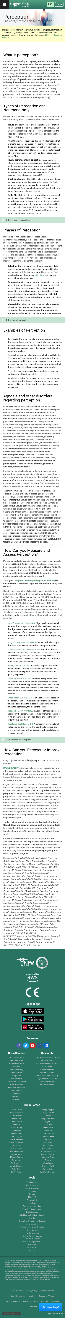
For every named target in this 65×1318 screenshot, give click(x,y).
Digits (47, 1122)
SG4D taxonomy (47, 1085)
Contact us (27, 1301)
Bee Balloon (48, 1127)
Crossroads (48, 1130)
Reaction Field (48, 1166)
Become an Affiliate (46, 1296)
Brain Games (32, 1230)
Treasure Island (16, 1133)
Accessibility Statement (50, 1301)
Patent (32, 1194)
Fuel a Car (47, 1142)
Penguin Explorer (48, 1119)
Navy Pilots (47, 1067)
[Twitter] (26, 1045)
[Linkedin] (46, 1045)
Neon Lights (16, 1136)
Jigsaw (48, 1139)
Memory (16, 1094)
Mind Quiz (32, 1218)
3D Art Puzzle (16, 1172)
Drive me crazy (16, 1139)
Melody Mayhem (17, 1166)
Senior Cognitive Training (47, 1076)
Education (32, 1191)
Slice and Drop (48, 1157)
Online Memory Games (32, 1236)
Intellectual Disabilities (16, 1082)
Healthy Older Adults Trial (47, 1064)
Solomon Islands (12, 1313)
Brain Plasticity (16, 1070)
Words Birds (48, 1169)
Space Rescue (16, 1148)
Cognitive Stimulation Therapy (32, 1221)
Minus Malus (47, 1148)
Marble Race (16, 1154)
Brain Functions (16, 1085)
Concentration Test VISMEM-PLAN (24, 649)
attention (39, 275)
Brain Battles (32, 1248)
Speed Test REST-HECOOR (20, 698)
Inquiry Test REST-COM (18, 665)
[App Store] (32, 1011)
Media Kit (32, 1296)
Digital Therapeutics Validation (47, 1058)
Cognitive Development (32, 1209)
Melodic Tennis (16, 1157)
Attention (17, 1100)
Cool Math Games (32, 1239)
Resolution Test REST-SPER (20, 724)
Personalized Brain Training (32, 1227)
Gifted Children (32, 1245)
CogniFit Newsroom (18, 1296)
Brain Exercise (32, 1212)
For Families (32, 1182)
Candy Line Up (48, 1113)
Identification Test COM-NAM (21, 623)
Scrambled (16, 1160)
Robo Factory (16, 1127)
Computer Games (47, 1061)
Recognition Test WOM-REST (21, 711)
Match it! (16, 1145)
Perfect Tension (47, 1154)
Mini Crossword (16, 1113)
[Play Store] (32, 1019)
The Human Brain (16, 1058)
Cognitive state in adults (47, 1079)
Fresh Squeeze (48, 1136)
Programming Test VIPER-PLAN (22, 642)
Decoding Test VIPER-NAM (20, 678)
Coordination (16, 1090)
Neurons (16, 1067)
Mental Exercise (32, 1233)
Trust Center (32, 1307)
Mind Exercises (32, 1224)
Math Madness (16, 1151)
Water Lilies (48, 1163)
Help (36, 1301)
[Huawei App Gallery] (32, 1027)
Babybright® (32, 1200)
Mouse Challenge (48, 1151)
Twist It (48, 1160)
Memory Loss (16, 1079)
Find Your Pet (16, 1163)
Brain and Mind (16, 1061)
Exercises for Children (32, 1206)
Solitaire (16, 1125)
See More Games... (47, 1172)
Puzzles (47, 1116)
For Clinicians (32, 1185)
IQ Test (32, 1251)
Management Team (47, 1291)
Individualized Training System (32, 1215)
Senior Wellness (47, 1070)
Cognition (16, 1076)
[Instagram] (39, 1045)
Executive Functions (16, 1088)
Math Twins (48, 1145)
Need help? (53, 1307)
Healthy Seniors (47, 1073)
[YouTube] (32, 1045)
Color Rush (16, 1169)
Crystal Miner (16, 1122)
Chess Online (16, 1110)
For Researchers (32, 1188)
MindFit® (32, 1197)
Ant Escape (16, 1130)
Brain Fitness (16, 1073)
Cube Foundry (48, 1133)
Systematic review (47, 1082)
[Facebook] (19, 1045)
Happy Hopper (48, 1110)
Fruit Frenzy (16, 1116)
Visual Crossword (16, 1142)
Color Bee (48, 1125)
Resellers (32, 1203)
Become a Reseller (13, 1301)
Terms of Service (17, 1291)
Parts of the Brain (16, 1064)
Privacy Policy (31, 1291)
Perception (16, 1097)
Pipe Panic (16, 1119)
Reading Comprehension (32, 1242)
